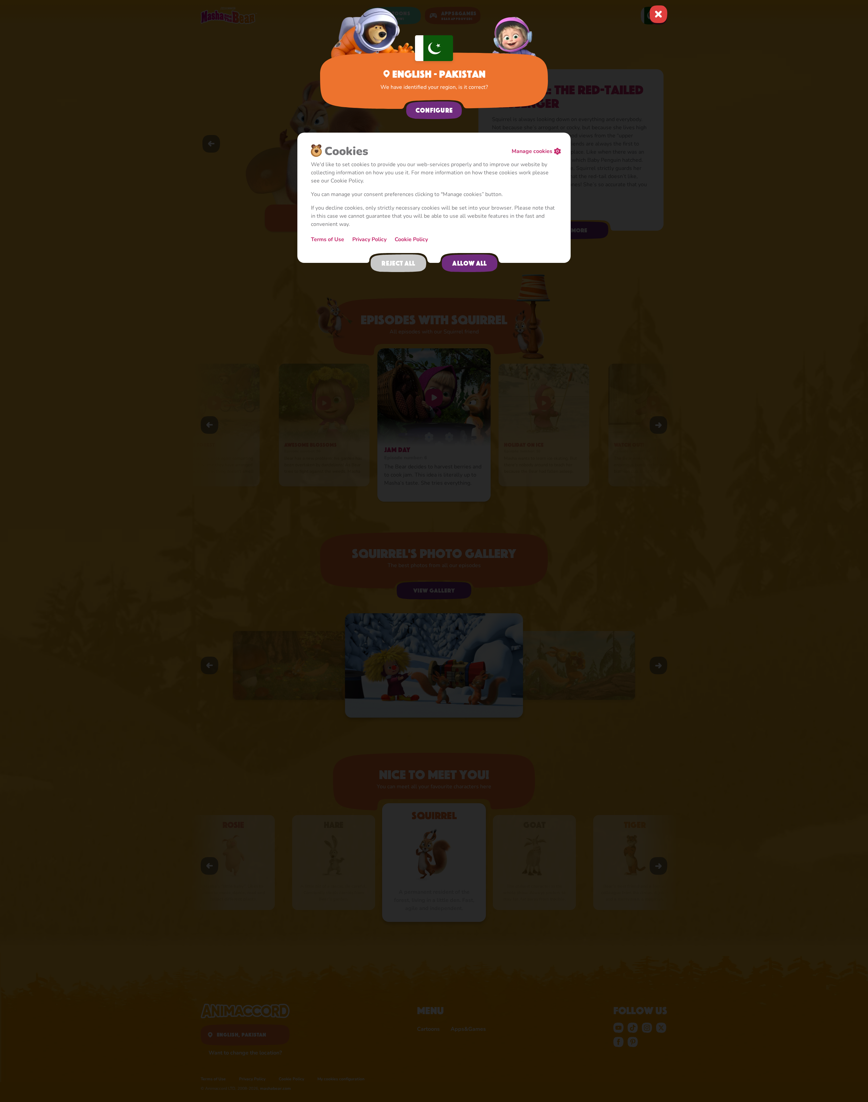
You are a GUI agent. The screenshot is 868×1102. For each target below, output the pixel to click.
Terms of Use (327, 239)
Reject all (398, 263)
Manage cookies (532, 151)
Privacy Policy (369, 239)
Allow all (469, 263)
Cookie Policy (411, 239)
